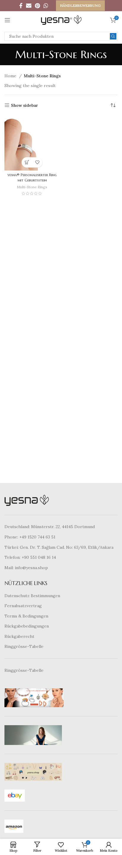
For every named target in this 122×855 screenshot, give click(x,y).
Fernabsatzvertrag (23, 605)
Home (10, 75)
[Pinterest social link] (37, 5)
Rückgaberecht (19, 636)
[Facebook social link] (20, 5)
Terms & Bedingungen (26, 616)
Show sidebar (24, 105)
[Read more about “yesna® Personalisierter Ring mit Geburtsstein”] (27, 162)
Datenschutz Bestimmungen (32, 595)
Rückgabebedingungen (26, 626)
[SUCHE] (113, 36)
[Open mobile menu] (7, 20)
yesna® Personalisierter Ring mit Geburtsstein (32, 178)
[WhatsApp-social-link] (46, 5)
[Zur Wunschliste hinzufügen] (37, 162)
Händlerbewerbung (80, 5)
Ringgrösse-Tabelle (24, 646)
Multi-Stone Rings (32, 187)
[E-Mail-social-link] (28, 5)
